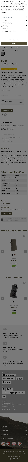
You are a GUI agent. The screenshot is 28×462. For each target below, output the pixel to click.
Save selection (14, 40)
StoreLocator (6, 28)
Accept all (14, 44)
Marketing (5, 26)
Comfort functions (7, 23)
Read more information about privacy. (14, 9)
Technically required (8, 17)
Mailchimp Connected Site (9, 31)
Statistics (5, 20)
